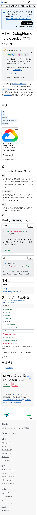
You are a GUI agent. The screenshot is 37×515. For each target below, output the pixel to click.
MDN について (7, 443)
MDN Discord (6, 480)
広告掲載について (8, 453)
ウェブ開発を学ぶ (8, 496)
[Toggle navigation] (33, 2)
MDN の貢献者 (18, 394)
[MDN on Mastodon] (13, 433)
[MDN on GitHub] (3, 433)
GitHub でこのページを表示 (12, 400)
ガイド (4, 500)
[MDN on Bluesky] (6, 433)
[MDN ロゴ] (5, 424)
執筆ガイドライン (8, 477)
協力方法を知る (8, 389)
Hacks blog (5, 510)
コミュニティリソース (9, 473)
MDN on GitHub (7, 483)
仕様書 (4, 117)
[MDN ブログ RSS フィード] (16, 433)
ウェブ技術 (5, 493)
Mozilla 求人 (6, 450)
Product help (6, 460)
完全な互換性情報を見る (15, 77)
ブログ (4, 446)
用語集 (4, 507)
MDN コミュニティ (8, 470)
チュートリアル (7, 503)
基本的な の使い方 (17, 220)
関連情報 (5, 124)
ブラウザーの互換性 (9, 120)
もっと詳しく (11, 74)
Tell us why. (17, 70)
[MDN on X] (9, 433)
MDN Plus (5, 457)
